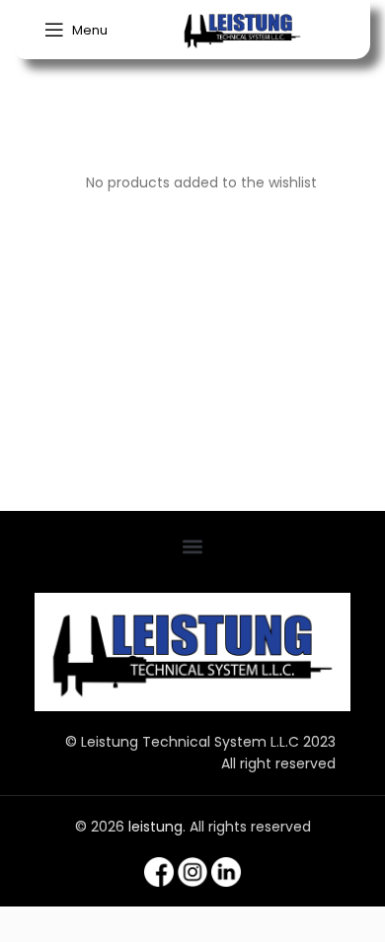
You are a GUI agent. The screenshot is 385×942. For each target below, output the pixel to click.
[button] (193, 547)
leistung (155, 826)
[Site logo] (242, 28)
